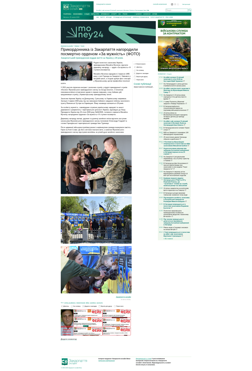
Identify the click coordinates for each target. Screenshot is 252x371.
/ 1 (162, 96)
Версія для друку (106, 306)
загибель (93, 302)
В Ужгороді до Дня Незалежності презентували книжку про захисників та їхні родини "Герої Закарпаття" (176, 166)
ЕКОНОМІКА (78, 14)
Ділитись (66, 306)
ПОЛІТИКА (67, 14)
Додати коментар (69, 339)
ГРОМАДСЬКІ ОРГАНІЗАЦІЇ (122, 17)
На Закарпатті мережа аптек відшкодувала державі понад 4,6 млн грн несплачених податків (176, 173)
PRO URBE (169, 17)
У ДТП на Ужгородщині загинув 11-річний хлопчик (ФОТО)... (115, 10)
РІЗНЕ (125, 14)
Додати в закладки (90, 306)
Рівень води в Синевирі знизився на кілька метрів (176, 228)
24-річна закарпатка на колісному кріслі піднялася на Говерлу (176, 189)
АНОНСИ (146, 14)
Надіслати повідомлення (106, 360)
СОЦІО (87, 14)
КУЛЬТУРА (95, 14)
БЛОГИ (138, 14)
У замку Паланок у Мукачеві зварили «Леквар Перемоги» (174, 103)
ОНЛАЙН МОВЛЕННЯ (160, 4)
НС (120, 14)
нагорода (100, 302)
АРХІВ (154, 14)
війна (87, 302)
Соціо (82, 46)
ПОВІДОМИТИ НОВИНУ (103, 4)
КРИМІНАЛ (105, 14)
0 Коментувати (140, 64)
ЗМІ (97, 17)
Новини (77, 46)
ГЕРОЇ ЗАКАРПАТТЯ (157, 17)
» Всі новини (168, 239)
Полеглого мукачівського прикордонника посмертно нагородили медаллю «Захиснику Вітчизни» (176, 213)
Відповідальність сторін (143, 358)
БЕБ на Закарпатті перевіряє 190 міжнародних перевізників (176, 133)
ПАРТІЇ (102, 17)
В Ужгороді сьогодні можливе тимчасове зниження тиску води (175, 194)
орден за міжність (70, 302)
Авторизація (186, 4)
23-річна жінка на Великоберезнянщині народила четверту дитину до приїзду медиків (175, 115)
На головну (77, 306)
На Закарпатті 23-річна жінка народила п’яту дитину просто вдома (175, 97)
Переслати (119, 306)
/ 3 (162, 134)
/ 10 (161, 129)
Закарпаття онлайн (67, 46)
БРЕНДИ (109, 17)
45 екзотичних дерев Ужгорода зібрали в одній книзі (175, 138)
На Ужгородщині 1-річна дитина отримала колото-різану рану (175, 85)
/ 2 (162, 143)
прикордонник (80, 302)
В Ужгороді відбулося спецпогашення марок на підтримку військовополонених (175, 108)
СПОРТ (114, 14)
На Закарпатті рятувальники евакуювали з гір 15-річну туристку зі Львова (176, 158)
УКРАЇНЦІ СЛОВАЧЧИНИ (141, 17)
